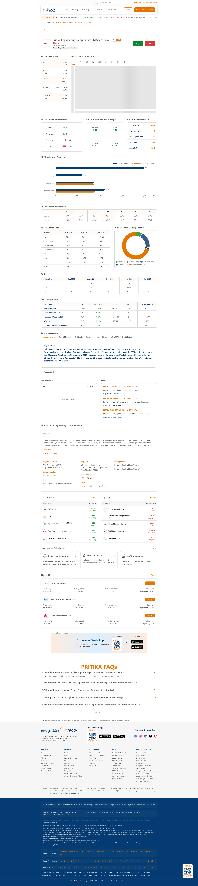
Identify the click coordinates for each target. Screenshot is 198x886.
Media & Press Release (49, 763)
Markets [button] (99, 10)
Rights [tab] (104, 337)
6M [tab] (99, 62)
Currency (67, 763)
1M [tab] (86, 62)
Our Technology (46, 755)
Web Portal (93, 758)
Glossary (58, 788)
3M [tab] (93, 62)
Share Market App (95, 753)
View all (98, 713)
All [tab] (124, 62)
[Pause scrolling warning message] (79, 804)
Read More (47, 450)
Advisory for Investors (94, 873)
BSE (114, 40)
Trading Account (62, 791)
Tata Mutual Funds (102, 851)
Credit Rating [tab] (127, 337)
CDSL (84, 875)
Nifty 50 (48, 17)
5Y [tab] (118, 62)
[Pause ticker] (57, 18)
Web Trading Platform (97, 755)
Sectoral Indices (117, 758)
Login (128, 10)
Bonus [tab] (88, 337)
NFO (115, 791)
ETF (65, 761)
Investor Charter (122, 873)
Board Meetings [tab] (65, 337)
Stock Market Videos (136, 788)
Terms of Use (46, 873)
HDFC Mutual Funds (87, 851)
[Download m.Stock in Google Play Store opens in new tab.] (137, 642)
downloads (47, 875)
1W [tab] (80, 62)
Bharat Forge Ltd (50, 308)
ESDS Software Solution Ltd (63, 599)
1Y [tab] (106, 62)
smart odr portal (133, 875)
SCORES (96, 875)
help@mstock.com (58, 740)
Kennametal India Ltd (52, 313)
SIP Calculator (141, 758)
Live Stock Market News (120, 753)
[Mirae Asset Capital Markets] (51, 730)
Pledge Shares (69, 771)
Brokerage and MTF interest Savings (142, 791)
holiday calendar (59, 875)
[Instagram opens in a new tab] (140, 736)
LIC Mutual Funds (131, 851)
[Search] (96, 2)
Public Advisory (109, 873)
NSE (118, 40)
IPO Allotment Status (105, 791)
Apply (150, 583)
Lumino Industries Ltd (61, 615)
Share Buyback (117, 779)
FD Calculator (140, 763)
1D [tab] (73, 62)
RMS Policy (132, 873)
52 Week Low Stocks (119, 771)
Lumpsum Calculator (143, 766)
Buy (137, 43)
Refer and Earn (123, 791)
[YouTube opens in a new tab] (155, 736)
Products (67, 749)
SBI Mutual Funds (117, 851)
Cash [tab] (45, 29)
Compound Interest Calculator (146, 771)
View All (93, 497)
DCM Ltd (47, 321)
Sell (149, 43)
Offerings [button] (86, 10)
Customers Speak (121, 788)
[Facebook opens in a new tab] (135, 736)
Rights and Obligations (146, 873)
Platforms (112, 10)
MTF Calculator (141, 755)
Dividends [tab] (79, 337)
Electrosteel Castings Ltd (53, 317)
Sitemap (65, 788)
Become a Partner (150, 2)
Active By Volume (118, 776)
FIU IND (90, 875)
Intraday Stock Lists (107, 788)
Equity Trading (52, 22)
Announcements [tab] (49, 337)
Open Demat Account (144, 10)
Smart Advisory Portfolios (73, 776)
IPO (65, 755)
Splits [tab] (97, 337)
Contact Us (44, 766)
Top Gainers (116, 763)
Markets (115, 749)
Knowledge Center (72, 793)
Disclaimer (56, 873)
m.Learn (137, 2)
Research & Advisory (71, 773)
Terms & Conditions (78, 873)
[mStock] (70, 730)
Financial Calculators (143, 749)
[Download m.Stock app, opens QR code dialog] (188, 871)
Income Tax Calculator (143, 773)
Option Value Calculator (144, 776)
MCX (80, 875)
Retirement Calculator (143, 781)
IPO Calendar (73, 791)
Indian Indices (117, 755)
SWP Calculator (141, 761)
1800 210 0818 (46, 740)
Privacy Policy (66, 873)
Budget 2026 (54, 793)
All (61, 855)
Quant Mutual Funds (146, 851)
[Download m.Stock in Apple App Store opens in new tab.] (137, 648)
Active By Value (117, 773)
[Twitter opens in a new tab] (150, 736)
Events (62, 793)
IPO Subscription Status (88, 791)
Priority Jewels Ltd (59, 583)
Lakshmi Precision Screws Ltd (55, 325)
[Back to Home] (42, 22)
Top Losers (116, 766)
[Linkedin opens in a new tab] (145, 736)
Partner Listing (46, 768)
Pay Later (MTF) (69, 768)
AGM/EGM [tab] (115, 337)
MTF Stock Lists (75, 788)
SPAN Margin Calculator (144, 779)
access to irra (145, 875)
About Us (64, 10)
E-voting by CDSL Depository (109, 875)
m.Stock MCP (93, 766)
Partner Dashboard (96, 761)
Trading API (93, 763)
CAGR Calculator (141, 768)
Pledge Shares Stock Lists (90, 788)
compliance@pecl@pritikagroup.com (57, 484)
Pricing (75, 10)
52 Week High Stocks (119, 768)
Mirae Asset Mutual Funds (69, 851)
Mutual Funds (69, 766)
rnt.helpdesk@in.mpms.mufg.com (94, 486)
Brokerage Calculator (143, 753)
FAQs (52, 788)
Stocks (66, 753)
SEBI (76, 875)
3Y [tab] (112, 62)
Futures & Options (70, 758)
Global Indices (117, 761)
